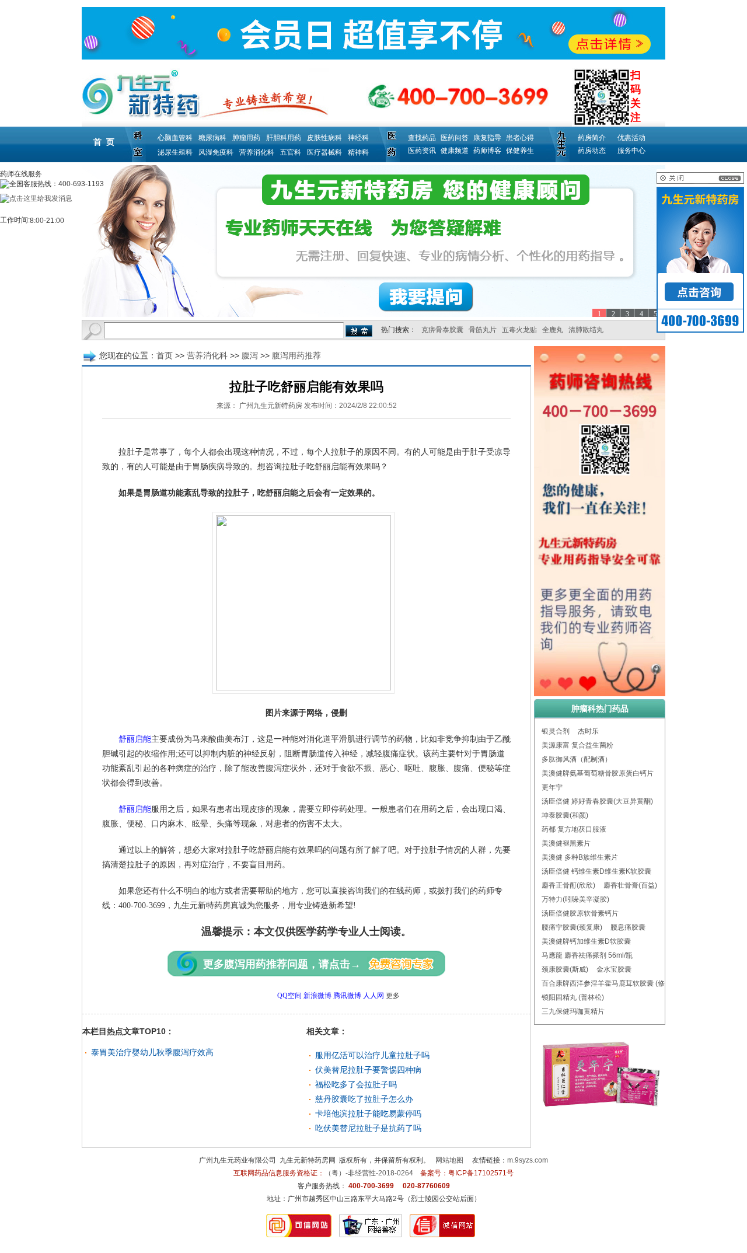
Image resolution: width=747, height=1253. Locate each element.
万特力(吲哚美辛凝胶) (575, 899)
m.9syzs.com (527, 1160)
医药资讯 (422, 150)
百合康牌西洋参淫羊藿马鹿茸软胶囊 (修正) (608, 983)
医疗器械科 (324, 152)
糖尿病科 (212, 138)
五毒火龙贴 (519, 330)
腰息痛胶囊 (627, 927)
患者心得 (520, 138)
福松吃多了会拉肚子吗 (356, 1084)
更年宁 (552, 787)
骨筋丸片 (483, 330)
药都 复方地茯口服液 (574, 829)
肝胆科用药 (283, 138)
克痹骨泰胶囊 (442, 330)
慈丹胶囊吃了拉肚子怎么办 (364, 1099)
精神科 (358, 152)
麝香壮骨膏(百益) (630, 885)
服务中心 (631, 150)
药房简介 (592, 138)
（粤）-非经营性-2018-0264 (368, 1173)
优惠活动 (631, 138)
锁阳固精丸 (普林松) (573, 997)
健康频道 (455, 150)
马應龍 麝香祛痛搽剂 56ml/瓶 (587, 955)
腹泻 (250, 355)
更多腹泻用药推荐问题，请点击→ (282, 964)
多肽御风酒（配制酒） (577, 759)
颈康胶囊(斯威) (565, 969)
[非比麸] (373, 241)
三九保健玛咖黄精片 (573, 1011)
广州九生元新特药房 (270, 406)
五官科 (290, 152)
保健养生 (520, 150)
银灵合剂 (556, 731)
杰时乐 (588, 731)
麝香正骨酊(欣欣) (568, 885)
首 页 (103, 141)
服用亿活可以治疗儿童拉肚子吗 (372, 1055)
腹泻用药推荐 (296, 355)
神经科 (358, 138)
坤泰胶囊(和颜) (565, 815)
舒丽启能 (134, 739)
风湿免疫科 (215, 152)
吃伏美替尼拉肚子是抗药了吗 (368, 1128)
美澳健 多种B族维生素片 (580, 857)
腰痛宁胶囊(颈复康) (572, 927)
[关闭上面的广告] (700, 181)
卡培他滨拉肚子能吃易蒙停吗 (368, 1113)
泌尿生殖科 (175, 152)
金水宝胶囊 (613, 969)
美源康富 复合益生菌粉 (577, 745)
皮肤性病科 (324, 138)
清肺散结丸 (585, 330)
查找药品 (422, 138)
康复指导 (487, 138)
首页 (164, 355)
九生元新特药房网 (308, 1160)
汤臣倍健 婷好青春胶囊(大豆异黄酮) (597, 801)
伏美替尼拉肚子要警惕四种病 (368, 1069)
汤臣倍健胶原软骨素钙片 (580, 913)
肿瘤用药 (246, 138)
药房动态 (592, 150)
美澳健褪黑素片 (566, 843)
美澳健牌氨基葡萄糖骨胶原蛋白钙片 (598, 773)
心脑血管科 (175, 138)
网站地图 (449, 1160)
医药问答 (455, 138)
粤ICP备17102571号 (481, 1173)
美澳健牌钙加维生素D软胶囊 (586, 941)
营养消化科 (256, 152)
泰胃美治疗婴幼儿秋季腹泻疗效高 (152, 1052)
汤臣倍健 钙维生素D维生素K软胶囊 (596, 871)
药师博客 (487, 150)
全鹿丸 (552, 330)
